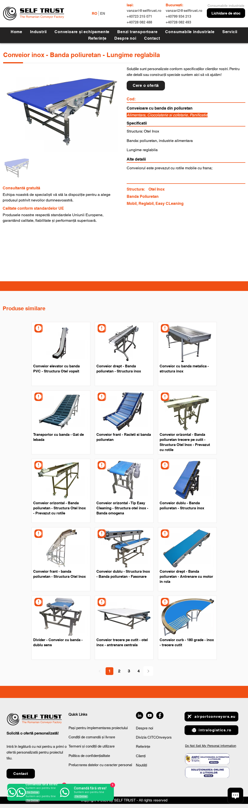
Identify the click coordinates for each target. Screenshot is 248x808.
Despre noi (144, 728)
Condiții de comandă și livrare (92, 737)
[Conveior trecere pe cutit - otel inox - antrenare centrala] (102, 602)
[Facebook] (159, 715)
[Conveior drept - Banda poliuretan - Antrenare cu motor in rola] (165, 533)
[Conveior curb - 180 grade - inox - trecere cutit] (165, 602)
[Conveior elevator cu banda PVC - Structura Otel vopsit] (38, 328)
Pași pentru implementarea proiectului (98, 728)
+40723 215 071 (139, 16)
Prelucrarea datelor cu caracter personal (100, 765)
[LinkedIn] (139, 715)
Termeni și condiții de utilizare (92, 746)
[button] (229, 32)
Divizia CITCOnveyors (154, 737)
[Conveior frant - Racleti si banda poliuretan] (102, 397)
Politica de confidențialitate (89, 756)
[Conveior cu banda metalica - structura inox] (165, 328)
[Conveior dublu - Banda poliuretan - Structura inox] (165, 465)
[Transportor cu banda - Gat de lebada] (38, 397)
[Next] (148, 671)
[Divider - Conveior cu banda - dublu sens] (38, 602)
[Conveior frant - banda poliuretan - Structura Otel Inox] (38, 533)
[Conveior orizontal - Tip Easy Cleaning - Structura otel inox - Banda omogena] (102, 465)
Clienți (141, 756)
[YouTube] (149, 715)
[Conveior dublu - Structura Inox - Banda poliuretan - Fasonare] (102, 533)
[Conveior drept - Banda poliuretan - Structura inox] (102, 328)
